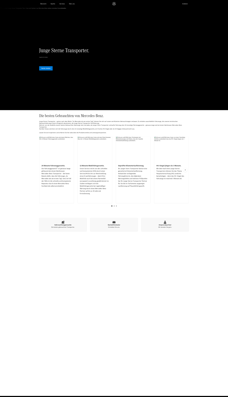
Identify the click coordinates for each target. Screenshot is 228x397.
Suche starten (45, 68)
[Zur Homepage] (114, 4)
